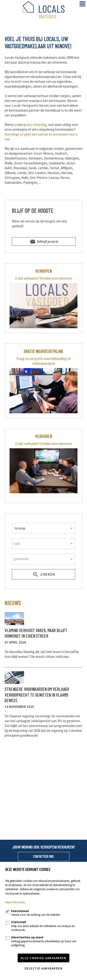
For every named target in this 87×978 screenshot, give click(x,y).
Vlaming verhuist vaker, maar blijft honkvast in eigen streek (36, 632)
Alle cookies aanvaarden (44, 958)
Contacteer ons (43, 856)
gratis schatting (35, 124)
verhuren (43, 436)
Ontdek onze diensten (56, 278)
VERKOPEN (43, 271)
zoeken (47, 574)
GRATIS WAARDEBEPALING (43, 351)
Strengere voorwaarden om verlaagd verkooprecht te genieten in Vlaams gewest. (37, 694)
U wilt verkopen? (27, 278)
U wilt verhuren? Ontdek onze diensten (43, 443)
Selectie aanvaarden (44, 968)
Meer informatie (15, 902)
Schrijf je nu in (47, 241)
